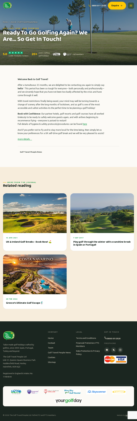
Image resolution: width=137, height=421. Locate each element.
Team (50, 348)
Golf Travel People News (59, 352)
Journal (13, 22)
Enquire (115, 5)
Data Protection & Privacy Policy (88, 352)
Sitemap (52, 362)
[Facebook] (107, 350)
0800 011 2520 (99, 5)
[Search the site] (84, 5)
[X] (113, 350)
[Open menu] (131, 6)
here (85, 124)
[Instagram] (120, 350)
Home (5, 22)
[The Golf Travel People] (7, 5)
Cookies (51, 357)
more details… (25, 139)
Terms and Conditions (86, 338)
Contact (51, 343)
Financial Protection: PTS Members (87, 344)
